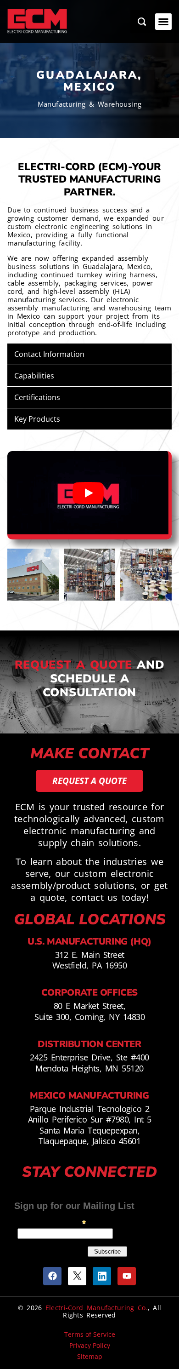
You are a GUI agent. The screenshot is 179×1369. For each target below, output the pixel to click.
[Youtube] (126, 1276)
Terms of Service (89, 1334)
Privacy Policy (89, 1345)
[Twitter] (77, 1276)
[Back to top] (165, 1318)
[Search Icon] (141, 21)
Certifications (37, 397)
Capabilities (34, 376)
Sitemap (89, 1356)
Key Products (37, 419)
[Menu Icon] (163, 21)
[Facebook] (52, 1276)
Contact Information (49, 354)
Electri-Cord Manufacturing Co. (96, 1307)
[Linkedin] (102, 1276)
